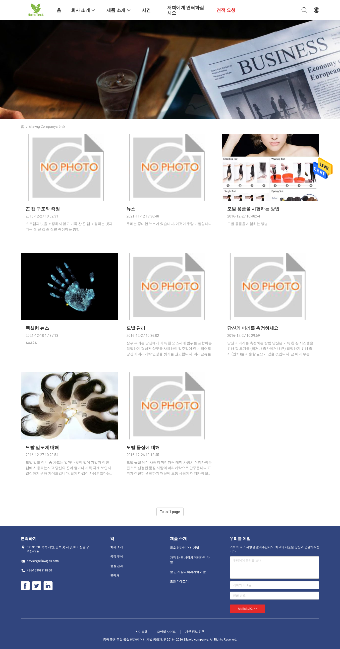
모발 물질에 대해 (143, 447)
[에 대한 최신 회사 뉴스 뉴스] (170, 200)
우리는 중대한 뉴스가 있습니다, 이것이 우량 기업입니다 (169, 224)
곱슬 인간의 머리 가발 (184, 547)
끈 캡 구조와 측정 (43, 208)
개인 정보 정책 (195, 631)
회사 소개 (116, 547)
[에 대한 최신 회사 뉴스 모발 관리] (170, 319)
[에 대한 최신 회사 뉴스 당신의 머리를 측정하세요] (270, 319)
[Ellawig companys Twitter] (36, 585)
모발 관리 (135, 328)
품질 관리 (116, 566)
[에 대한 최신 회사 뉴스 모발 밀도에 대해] (69, 438)
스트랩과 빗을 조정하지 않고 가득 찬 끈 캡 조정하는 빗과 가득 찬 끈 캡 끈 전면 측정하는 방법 (69, 226)
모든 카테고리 (179, 581)
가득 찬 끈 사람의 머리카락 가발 (190, 560)
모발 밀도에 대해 (42, 447)
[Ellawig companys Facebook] (25, 585)
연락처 (114, 575)
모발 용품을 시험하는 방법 (253, 208)
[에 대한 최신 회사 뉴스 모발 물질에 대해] (170, 438)
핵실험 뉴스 (37, 328)
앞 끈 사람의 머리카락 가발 (188, 572)
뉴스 (130, 208)
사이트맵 (142, 631)
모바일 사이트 (166, 631)
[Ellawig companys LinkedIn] (48, 585)
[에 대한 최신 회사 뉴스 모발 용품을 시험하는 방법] (270, 200)
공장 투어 (116, 556)
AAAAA (31, 343)
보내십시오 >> (247, 608)
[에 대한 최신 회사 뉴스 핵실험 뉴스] (69, 319)
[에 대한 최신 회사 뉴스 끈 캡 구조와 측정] (69, 200)
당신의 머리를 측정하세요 (253, 328)
